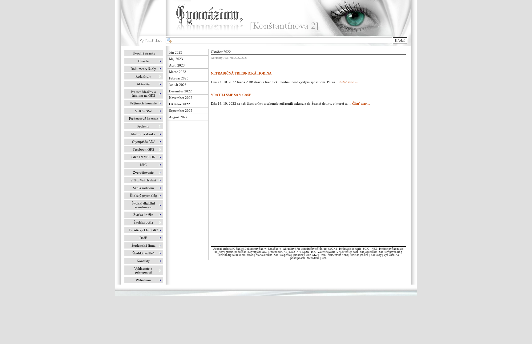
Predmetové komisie (391, 248)
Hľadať (400, 40)
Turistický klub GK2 (305, 255)
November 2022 (180, 97)
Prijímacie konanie (350, 248)
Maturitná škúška (236, 251)
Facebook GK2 (278, 251)
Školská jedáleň (359, 255)
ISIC (313, 251)
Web (324, 258)
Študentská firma (338, 255)
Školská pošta (282, 255)
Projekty (219, 251)
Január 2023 (178, 85)
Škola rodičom (368, 251)
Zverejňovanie (326, 251)
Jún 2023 (175, 52)
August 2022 (178, 117)
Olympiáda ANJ (258, 251)
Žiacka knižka (264, 255)
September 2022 (180, 110)
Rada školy (274, 248)
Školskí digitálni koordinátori (236, 255)
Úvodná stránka (144, 53)
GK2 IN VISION (299, 251)
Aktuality (289, 248)
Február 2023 (178, 78)
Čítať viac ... (349, 82)
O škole (238, 248)
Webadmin (313, 258)
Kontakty (376, 255)
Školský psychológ (390, 251)
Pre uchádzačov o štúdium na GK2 (316, 248)
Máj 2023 (176, 59)
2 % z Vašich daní (347, 251)
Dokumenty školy (255, 248)
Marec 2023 (177, 72)
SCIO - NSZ (370, 248)
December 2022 (180, 91)
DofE (323, 255)
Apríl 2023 (177, 65)
